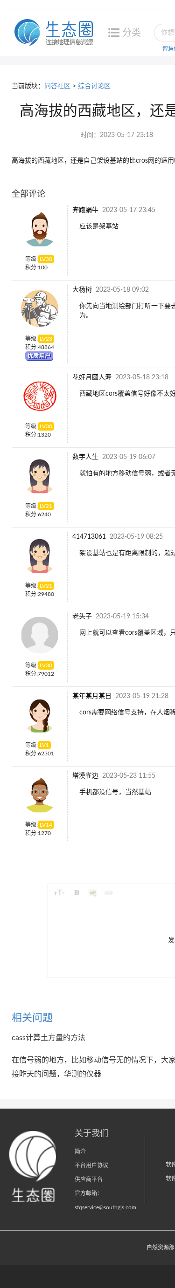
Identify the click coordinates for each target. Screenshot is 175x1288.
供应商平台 (89, 1179)
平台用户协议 (91, 1165)
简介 (80, 1151)
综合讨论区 (94, 86)
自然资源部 (161, 1247)
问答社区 (57, 86)
